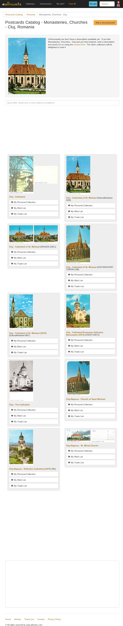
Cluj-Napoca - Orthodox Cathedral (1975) (30, 469)
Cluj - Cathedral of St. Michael (81, 198)
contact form (80, 44)
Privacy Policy (54, 619)
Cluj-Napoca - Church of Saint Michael (85, 399)
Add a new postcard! (105, 22)
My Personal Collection (24, 202)
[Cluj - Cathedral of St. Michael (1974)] (21, 312)
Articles (17, 619)
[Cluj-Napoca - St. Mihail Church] (78, 436)
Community (45, 4)
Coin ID (72, 4)
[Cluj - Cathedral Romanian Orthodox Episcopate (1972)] (78, 311)
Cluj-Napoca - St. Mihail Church (82, 445)
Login (94, 4)
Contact (41, 619)
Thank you (29, 619)
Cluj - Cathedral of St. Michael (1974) (27, 333)
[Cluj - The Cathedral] (21, 381)
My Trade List (20, 214)
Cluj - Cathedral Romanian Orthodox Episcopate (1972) (84, 333)
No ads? (60, 4)
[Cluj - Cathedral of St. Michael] (78, 175)
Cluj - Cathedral (17, 197)
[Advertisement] (62, 133)
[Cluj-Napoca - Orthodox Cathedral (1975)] (21, 447)
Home (8, 619)
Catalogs (30, 4)
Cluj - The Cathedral (19, 404)
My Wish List (19, 208)
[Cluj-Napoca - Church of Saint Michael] (78, 378)
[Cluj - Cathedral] (21, 174)
